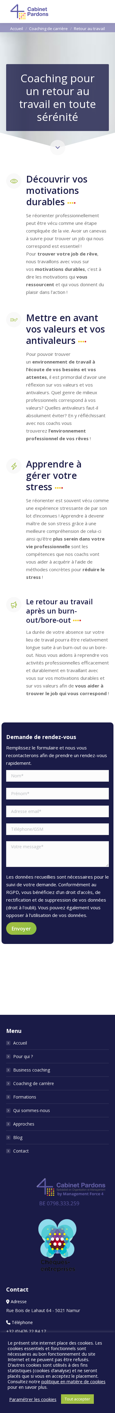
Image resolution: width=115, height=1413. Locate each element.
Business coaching (31, 1070)
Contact (21, 1151)
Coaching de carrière (33, 1083)
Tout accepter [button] (77, 1399)
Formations (24, 1097)
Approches (23, 1124)
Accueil (20, 1043)
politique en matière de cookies (73, 1381)
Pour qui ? (23, 1056)
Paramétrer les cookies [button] (32, 1399)
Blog (17, 1137)
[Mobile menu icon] (105, 11)
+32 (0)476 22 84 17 (26, 1331)
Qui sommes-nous (31, 1110)
